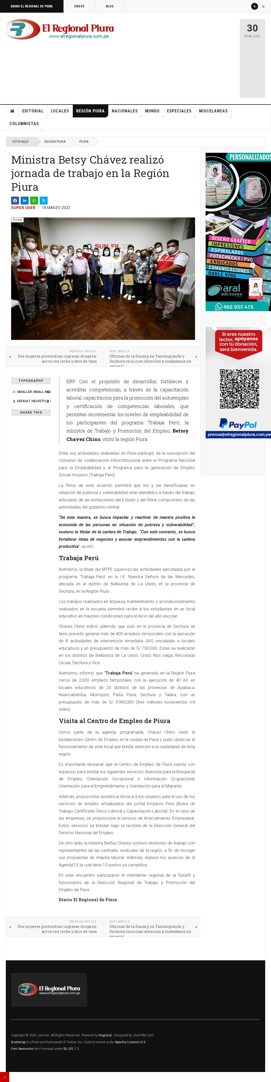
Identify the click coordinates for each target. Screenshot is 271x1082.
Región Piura (90, 110)
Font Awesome (22, 1049)
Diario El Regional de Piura (32, 6)
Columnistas (24, 123)
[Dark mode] (263, 6)
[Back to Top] (4, 1077)
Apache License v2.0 (130, 1042)
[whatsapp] (34, 201)
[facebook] (15, 201)
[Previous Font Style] (14, 401)
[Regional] (60, 29)
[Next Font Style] (48, 401)
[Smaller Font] (14, 392)
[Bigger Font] (48, 392)
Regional (105, 1035)
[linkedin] (25, 201)
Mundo (152, 110)
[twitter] (44, 201)
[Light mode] (254, 6)
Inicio (12, 111)
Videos (79, 6)
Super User (23, 207)
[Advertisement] (192, 56)
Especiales (179, 110)
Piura (83, 142)
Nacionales (125, 110)
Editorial (33, 110)
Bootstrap (18, 1042)
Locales (60, 110)
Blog (110, 6)
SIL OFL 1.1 (71, 1049)
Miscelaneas (213, 110)
